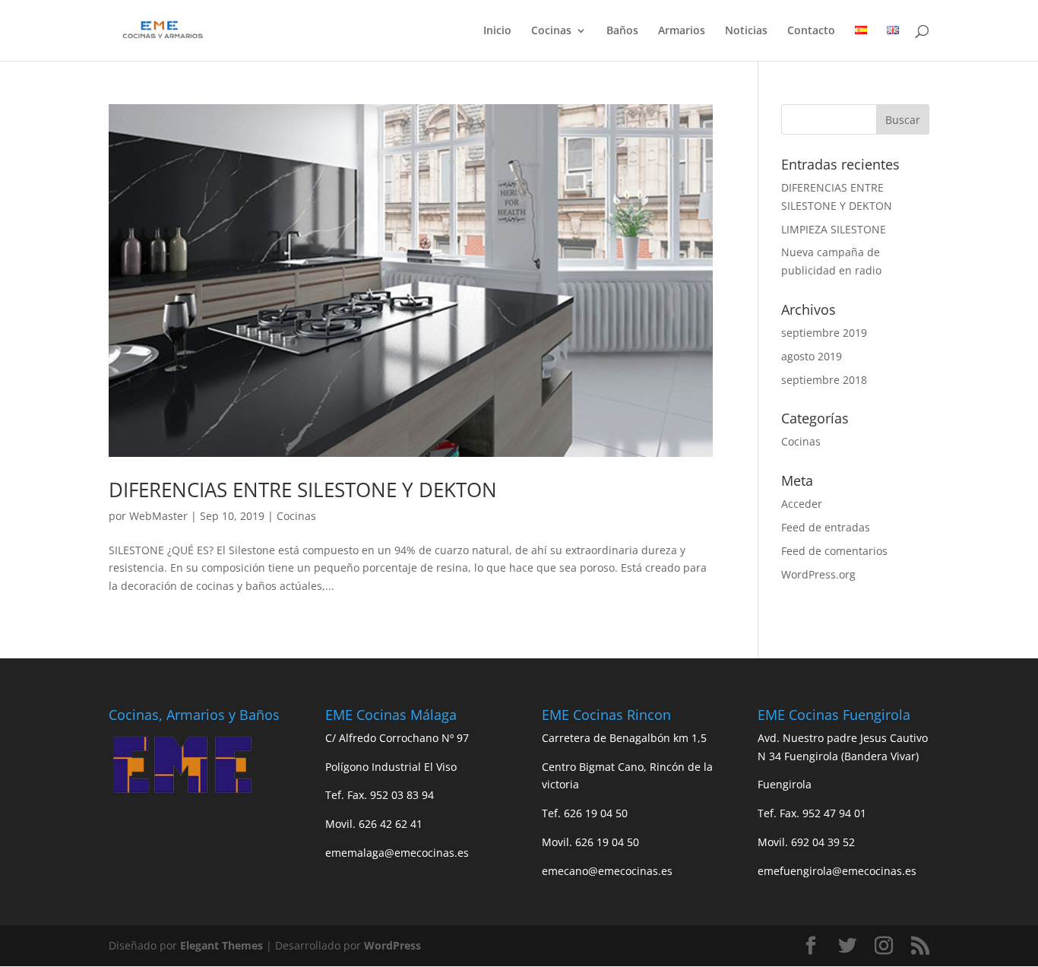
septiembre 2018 (824, 380)
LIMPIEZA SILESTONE (833, 229)
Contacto (811, 31)
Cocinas (551, 31)
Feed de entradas (825, 527)
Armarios (681, 31)
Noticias (746, 31)
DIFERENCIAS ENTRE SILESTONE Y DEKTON (303, 489)
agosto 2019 (811, 356)
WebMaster (158, 516)
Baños (622, 31)
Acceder (801, 503)
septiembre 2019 (824, 332)
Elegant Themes (221, 945)
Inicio (497, 31)
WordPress (392, 945)
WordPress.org (818, 574)
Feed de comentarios (834, 551)
